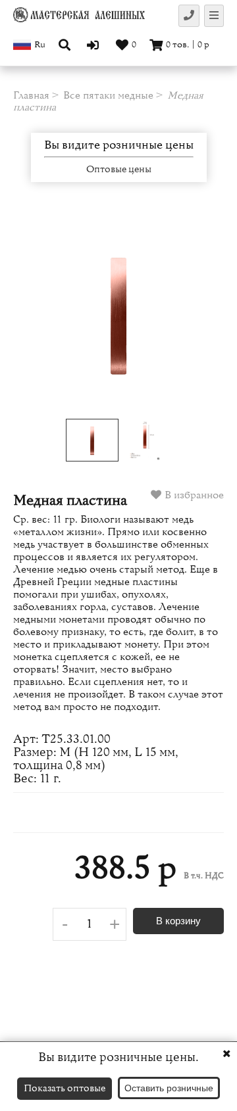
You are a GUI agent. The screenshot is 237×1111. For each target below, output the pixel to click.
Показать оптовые (64, 1088)
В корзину (178, 920)
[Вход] (94, 45)
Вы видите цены (119, 145)
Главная (31, 95)
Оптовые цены (118, 170)
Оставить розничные (168, 1088)
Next (203, 314)
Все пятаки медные (108, 95)
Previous (34, 314)
